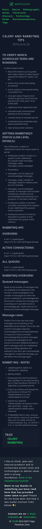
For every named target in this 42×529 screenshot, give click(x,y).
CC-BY (15, 521)
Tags (5, 22)
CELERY (12, 439)
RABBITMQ (15, 442)
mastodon (30, 517)
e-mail (31, 513)
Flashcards (19, 12)
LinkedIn (13, 517)
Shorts (16, 9)
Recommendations (24, 19)
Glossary (7, 16)
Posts (5, 9)
